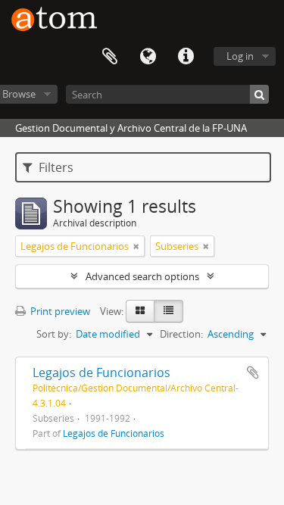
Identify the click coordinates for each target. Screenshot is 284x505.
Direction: (181, 334)
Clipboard (110, 57)
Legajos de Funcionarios (101, 372)
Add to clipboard (253, 372)
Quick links (185, 57)
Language (148, 57)
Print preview (59, 311)
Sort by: (53, 334)
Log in (240, 56)
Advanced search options (142, 276)
